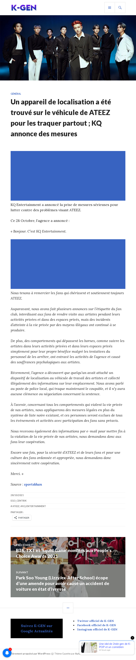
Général (16, 93)
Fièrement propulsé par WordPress (30, 653)
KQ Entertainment (34, 506)
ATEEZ (15, 506)
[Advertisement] (68, 176)
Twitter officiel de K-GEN (95, 621)
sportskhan (33, 484)
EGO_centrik (19, 500)
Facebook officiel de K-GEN (96, 625)
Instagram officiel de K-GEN (97, 629)
